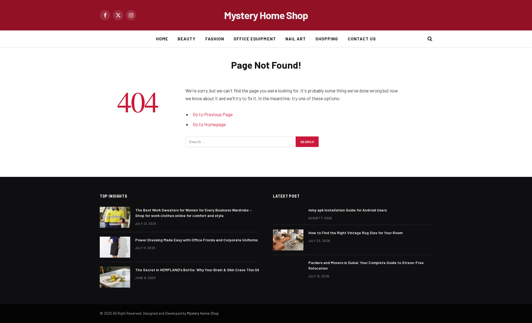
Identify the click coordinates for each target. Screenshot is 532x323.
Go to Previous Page (213, 114)
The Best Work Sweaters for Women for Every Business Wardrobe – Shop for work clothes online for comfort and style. (193, 213)
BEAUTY (187, 38)
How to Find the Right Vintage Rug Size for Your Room (355, 232)
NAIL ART (295, 38)
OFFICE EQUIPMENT (255, 38)
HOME (162, 38)
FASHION (214, 38)
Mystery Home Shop (203, 313)
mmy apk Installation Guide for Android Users (347, 210)
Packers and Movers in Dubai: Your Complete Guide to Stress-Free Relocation (366, 265)
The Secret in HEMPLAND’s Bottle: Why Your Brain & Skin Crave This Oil (197, 269)
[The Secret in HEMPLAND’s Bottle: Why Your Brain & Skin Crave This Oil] (115, 277)
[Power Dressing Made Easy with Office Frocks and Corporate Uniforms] (115, 247)
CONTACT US (362, 38)
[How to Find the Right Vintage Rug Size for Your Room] (288, 239)
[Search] (429, 39)
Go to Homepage (209, 124)
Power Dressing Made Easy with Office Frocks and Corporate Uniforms (196, 239)
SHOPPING (326, 38)
